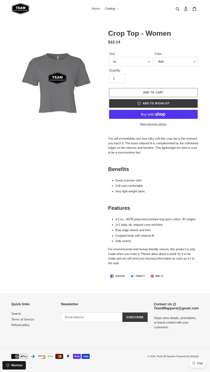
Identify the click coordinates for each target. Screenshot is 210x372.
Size (112, 53)
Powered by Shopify (187, 356)
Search (16, 313)
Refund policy (20, 325)
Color (158, 53)
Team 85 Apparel (166, 356)
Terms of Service (22, 319)
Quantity (114, 70)
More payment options (153, 124)
